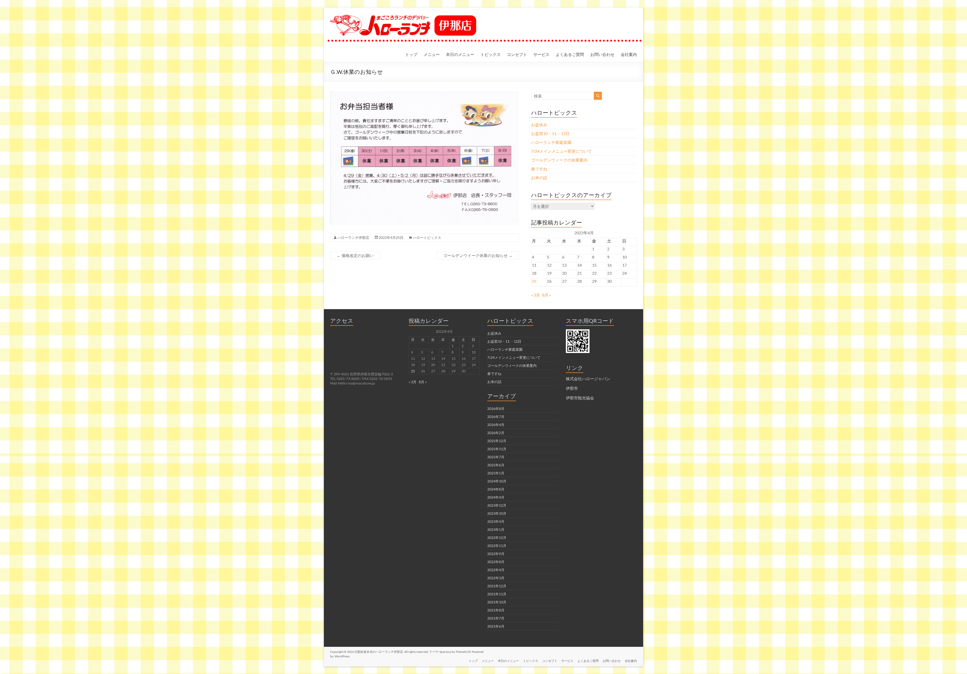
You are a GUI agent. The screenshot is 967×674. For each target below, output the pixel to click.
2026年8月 (495, 408)
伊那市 (572, 388)
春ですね (539, 168)
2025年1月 (495, 473)
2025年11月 (496, 449)
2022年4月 (495, 570)
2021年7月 (495, 618)
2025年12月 (496, 441)
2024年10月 (496, 481)
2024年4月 (495, 497)
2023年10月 (496, 513)
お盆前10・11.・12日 (550, 133)
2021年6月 (495, 626)
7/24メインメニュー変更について (561, 151)
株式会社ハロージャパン (588, 378)
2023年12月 (496, 505)
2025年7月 (495, 457)
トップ (411, 54)
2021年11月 (496, 594)
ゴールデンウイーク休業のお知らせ (477, 255)
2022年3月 (495, 578)
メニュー (432, 54)
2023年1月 (495, 529)
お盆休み (539, 124)
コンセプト (517, 54)
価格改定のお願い (355, 255)
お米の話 (539, 177)
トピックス (490, 54)
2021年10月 (496, 602)
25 (534, 281)
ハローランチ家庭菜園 (551, 142)
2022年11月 (496, 545)
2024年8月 (495, 489)
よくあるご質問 (570, 54)
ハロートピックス (427, 237)
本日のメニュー (460, 54)
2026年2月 (495, 433)
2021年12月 (496, 586)
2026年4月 (495, 425)
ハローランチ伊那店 (353, 237)
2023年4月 (495, 521)
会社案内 (629, 54)
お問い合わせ (602, 54)
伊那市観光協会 (580, 397)
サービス (541, 54)
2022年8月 (495, 562)
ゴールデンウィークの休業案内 (559, 159)
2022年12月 (496, 537)
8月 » (546, 295)
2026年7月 (495, 416)
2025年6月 (495, 465)
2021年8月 (495, 610)
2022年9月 (495, 554)
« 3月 (535, 295)
